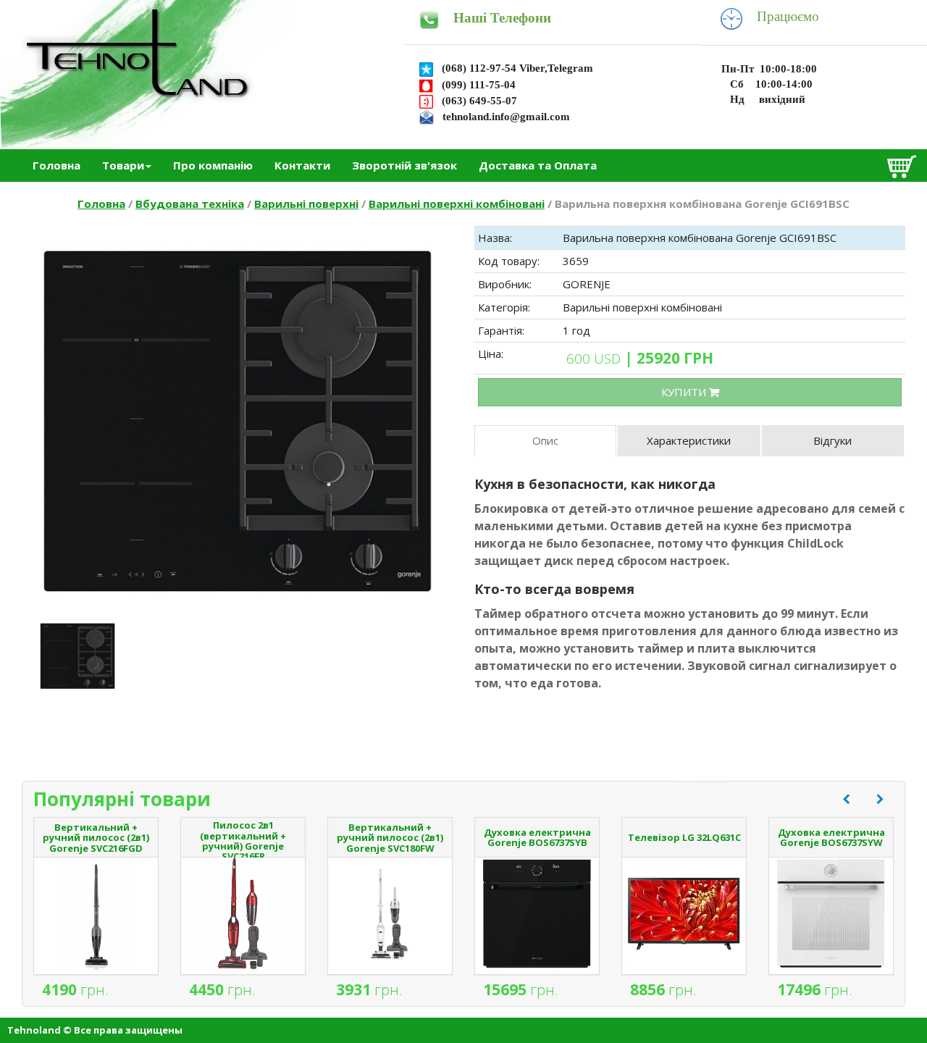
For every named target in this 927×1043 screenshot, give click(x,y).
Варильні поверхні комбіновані (457, 203)
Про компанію (213, 165)
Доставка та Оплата (538, 165)
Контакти (302, 165)
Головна (56, 165)
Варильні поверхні (306, 203)
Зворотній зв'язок (404, 165)
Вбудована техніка (189, 203)
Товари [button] (123, 165)
